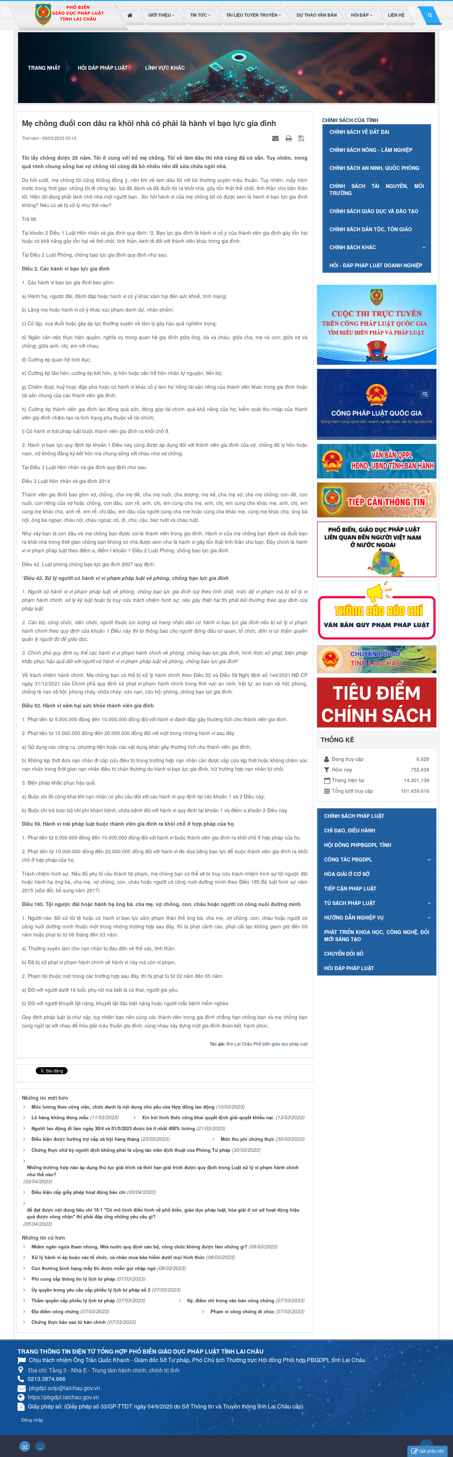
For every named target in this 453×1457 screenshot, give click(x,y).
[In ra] (289, 137)
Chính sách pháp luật (354, 815)
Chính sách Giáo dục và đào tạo (373, 211)
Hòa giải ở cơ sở (346, 873)
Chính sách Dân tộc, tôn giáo (370, 229)
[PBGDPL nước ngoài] (376, 548)
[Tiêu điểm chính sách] (376, 701)
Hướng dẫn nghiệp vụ (354, 917)
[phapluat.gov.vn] (376, 403)
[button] (162, 15)
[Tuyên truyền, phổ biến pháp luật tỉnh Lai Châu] (69, 16)
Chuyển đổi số (343, 953)
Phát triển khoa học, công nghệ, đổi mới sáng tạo (376, 935)
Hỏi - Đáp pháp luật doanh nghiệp (375, 265)
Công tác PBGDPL (348, 859)
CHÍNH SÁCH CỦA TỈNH (350, 120)
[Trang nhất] (130, 15)
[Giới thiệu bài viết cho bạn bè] (276, 137)
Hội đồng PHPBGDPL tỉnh (357, 844)
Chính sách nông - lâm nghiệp (370, 149)
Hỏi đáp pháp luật (349, 968)
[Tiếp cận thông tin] (376, 499)
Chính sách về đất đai (359, 131)
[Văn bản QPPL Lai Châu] (376, 460)
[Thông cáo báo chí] (376, 610)
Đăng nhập (32, 1419)
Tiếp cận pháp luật (350, 888)
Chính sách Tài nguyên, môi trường (376, 189)
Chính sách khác (352, 247)
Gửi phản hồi (431, 1451)
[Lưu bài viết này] (302, 137)
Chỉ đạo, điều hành (349, 830)
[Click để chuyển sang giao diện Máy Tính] (40, 1446)
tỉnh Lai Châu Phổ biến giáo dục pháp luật (267, 1044)
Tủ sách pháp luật (349, 902)
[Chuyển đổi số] (376, 658)
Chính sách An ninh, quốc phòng (374, 167)
